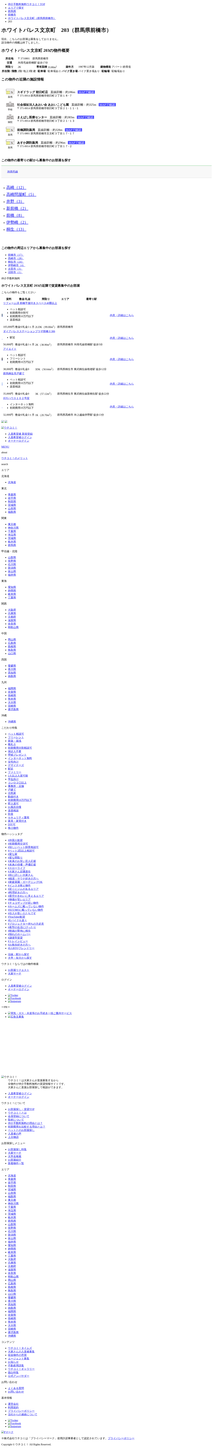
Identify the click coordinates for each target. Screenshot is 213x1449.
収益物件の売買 (17, 1355)
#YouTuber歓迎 (16, 916)
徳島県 (12, 676)
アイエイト (9, 348)
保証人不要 (14, 751)
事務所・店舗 (16, 786)
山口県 (12, 653)
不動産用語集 (16, 1365)
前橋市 (12, 14)
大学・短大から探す (20, 957)
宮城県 (12, 505)
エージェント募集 (18, 1358)
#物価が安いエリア (19, 899)
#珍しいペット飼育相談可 (23, 847)
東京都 (12, 524)
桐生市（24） (16, 261)
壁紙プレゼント (17, 754)
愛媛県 (12, 665)
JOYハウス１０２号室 (16, 398)
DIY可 (11, 824)
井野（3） (15, 201)
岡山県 (12, 639)
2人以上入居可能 (18, 775)
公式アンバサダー (18, 1376)
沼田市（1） (15, 272)
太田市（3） (15, 268)
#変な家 (12, 854)
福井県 (12, 574)
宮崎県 (12, 705)
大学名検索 (14, 1156)
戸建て (12, 789)
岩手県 (12, 498)
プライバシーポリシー (21, 1411)
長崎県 (12, 695)
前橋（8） (15, 215)
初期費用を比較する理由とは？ (26, 1126)
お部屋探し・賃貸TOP (21, 1109)
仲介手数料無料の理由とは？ (25, 1123)
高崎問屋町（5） (21, 194)
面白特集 (13, 1372)
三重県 (12, 597)
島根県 (12, 646)
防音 (10, 814)
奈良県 (12, 623)
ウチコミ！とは (17, 1112)
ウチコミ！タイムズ (20, 1348)
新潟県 (12, 567)
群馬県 (12, 11)
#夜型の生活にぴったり (22, 927)
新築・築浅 (14, 740)
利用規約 (13, 1407)
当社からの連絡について (22, 1414)
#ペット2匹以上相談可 (21, 850)
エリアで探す (16, 7)
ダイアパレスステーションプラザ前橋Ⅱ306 (29, 331)
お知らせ (13, 1362)
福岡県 (12, 688)
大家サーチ (14, 973)
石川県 (12, 564)
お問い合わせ (16, 1391)
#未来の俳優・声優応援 (22, 864)
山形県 (12, 508)
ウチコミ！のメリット (14, 458)
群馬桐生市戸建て (13, 373)
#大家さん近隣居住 (19, 871)
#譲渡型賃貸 (15, 937)
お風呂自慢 (14, 807)
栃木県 (12, 541)
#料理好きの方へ (18, 892)
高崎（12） (16, 187)
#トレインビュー (18, 941)
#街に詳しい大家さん (20, 875)
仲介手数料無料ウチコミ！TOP (26, 4)
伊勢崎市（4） (16, 265)
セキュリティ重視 (18, 817)
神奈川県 (13, 527)
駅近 (10, 768)
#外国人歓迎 (15, 840)
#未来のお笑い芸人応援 (22, 861)
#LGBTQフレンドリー (21, 948)
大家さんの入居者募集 (21, 1351)
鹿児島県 (13, 709)
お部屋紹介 (14, 1159)
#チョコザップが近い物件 (23, 902)
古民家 (12, 793)
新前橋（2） (17, 208)
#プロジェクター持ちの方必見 (26, 923)
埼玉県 (12, 534)
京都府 (12, 616)
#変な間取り (15, 857)
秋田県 (12, 501)
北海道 (12, 482)
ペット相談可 (16, 733)
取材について (16, 1119)
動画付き (13, 796)
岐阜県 (12, 594)
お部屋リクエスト (18, 970)
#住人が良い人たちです (22, 913)
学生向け (13, 779)
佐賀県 (12, 691)
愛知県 (12, 587)
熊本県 (12, 698)
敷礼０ (12, 744)
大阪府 (12, 609)
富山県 (12, 571)
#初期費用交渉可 (18, 843)
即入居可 (13, 803)
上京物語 (13, 1137)
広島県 (12, 643)
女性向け (13, 761)
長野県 (12, 560)
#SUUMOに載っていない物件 (25, 909)
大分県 (12, 702)
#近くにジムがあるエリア (23, 889)
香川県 (12, 669)
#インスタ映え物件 (19, 885)
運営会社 (13, 1404)
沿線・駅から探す (18, 954)
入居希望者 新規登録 (20, 433)
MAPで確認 (86, 92)
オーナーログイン (18, 440)
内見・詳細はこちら (122, 315)
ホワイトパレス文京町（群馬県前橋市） (32, 18)
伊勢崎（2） (17, 222)
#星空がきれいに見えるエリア (26, 896)
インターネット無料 (20, 758)
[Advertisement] (106, 1047)
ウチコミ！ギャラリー (21, 1369)
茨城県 (12, 538)
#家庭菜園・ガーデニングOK (25, 882)
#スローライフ (16, 868)
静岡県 (12, 590)
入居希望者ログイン (20, 437)
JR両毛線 (12, 171)
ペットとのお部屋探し (21, 1130)
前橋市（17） (16, 254)
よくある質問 (16, 1388)
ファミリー (14, 772)
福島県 (12, 512)
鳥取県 (12, 650)
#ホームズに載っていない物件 (26, 906)
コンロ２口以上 (17, 782)
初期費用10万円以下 (20, 800)
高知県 (12, 672)
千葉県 (12, 531)
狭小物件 (13, 828)
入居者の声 (14, 1133)
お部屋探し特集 (17, 1149)
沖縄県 (12, 721)
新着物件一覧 (16, 1163)
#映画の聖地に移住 (19, 930)
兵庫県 (12, 613)
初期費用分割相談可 (20, 747)
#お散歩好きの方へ (19, 944)
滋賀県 (12, 620)
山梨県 (12, 557)
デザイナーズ (16, 765)
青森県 (12, 494)
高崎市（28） (16, 258)
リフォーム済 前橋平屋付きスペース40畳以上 (30, 303)
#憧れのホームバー (19, 934)
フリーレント (16, 737)
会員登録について (18, 1116)
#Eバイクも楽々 (17, 920)
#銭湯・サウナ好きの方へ (23, 878)
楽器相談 (13, 810)
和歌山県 (13, 627)
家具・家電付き (17, 821)
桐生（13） (16, 229)
